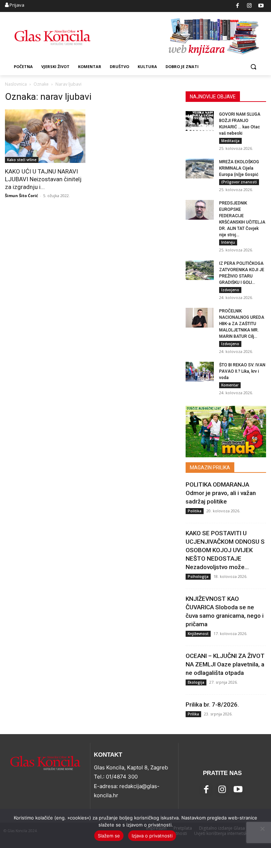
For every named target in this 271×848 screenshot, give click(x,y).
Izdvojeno (230, 289)
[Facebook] (238, 6)
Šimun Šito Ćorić (21, 195)
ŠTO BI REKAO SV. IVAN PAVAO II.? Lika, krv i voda (242, 371)
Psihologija (198, 576)
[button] (253, 67)
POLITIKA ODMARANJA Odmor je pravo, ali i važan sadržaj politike (221, 493)
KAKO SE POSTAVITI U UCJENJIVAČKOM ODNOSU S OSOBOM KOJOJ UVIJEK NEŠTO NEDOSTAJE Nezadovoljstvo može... (225, 550)
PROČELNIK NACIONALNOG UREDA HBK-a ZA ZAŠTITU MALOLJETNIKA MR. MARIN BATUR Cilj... (241, 324)
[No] (262, 828)
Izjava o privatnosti (152, 835)
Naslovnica (16, 84)
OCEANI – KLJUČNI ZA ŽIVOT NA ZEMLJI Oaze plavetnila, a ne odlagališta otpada (225, 664)
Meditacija (230, 140)
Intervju (228, 242)
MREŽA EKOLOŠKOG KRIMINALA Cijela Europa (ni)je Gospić (239, 168)
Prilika (193, 714)
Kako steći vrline (21, 159)
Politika (194, 510)
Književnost (198, 633)
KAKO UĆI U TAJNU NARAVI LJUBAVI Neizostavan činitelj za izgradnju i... (43, 179)
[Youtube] (261, 6)
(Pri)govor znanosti (239, 181)
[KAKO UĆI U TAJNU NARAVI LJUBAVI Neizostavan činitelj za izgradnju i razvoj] (45, 136)
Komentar (230, 385)
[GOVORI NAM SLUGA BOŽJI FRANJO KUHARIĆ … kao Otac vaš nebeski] (200, 121)
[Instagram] (249, 6)
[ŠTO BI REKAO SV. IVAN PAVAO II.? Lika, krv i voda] (200, 372)
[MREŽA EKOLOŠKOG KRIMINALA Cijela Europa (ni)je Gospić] (200, 168)
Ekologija (196, 682)
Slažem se (109, 835)
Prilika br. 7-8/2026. (212, 704)
